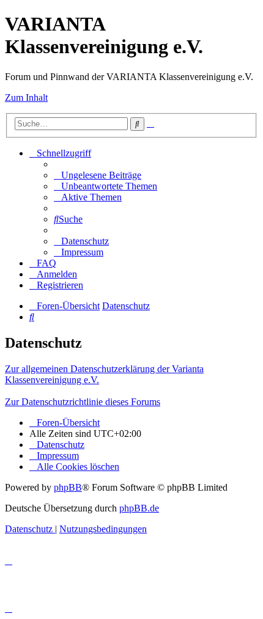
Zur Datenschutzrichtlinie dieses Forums (82, 402)
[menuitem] (97, 175)
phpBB (68, 487)
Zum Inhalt (26, 97)
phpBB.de (139, 508)
